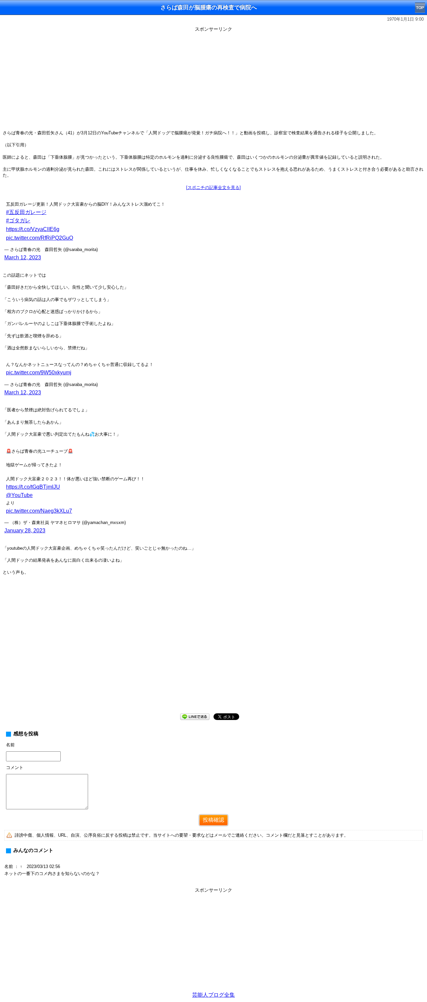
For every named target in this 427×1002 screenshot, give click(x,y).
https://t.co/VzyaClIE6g (32, 229)
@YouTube (19, 495)
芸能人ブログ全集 (213, 995)
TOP (420, 7)
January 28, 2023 (24, 530)
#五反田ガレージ (26, 212)
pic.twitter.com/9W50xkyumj (38, 372)
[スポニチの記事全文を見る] (213, 187)
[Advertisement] (213, 80)
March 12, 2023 (22, 257)
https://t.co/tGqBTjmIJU (33, 487)
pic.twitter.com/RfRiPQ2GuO (39, 238)
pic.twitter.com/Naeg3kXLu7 (39, 511)
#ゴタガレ (18, 220)
